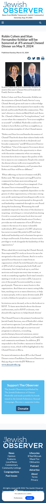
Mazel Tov (34, 459)
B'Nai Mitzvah (34, 456)
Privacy (34, 479)
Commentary (11, 465)
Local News (11, 462)
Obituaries (34, 462)
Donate (23, 408)
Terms (35, 477)
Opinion (11, 456)
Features (11, 459)
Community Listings (11, 467)
